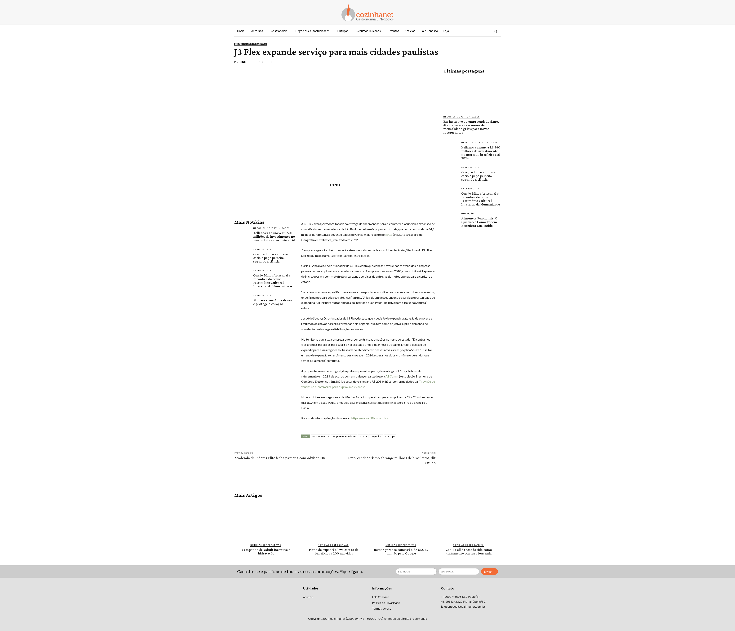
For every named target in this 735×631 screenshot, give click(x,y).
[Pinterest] (479, 63)
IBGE (388, 234)
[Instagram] (479, 31)
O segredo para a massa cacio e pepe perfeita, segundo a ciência (271, 257)
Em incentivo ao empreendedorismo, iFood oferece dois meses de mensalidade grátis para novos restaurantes (471, 126)
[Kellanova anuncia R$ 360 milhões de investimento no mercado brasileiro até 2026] (242, 234)
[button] (495, 31)
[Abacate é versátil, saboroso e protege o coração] (242, 302)
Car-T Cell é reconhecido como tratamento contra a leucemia (469, 551)
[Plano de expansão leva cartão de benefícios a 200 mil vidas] (334, 521)
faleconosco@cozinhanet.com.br (463, 606)
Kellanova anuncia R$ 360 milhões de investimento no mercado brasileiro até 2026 (274, 236)
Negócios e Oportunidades (271, 228)
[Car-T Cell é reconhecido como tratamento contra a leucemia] (469, 521)
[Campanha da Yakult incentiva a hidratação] (266, 521)
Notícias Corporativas (250, 44)
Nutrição (467, 213)
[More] (497, 63)
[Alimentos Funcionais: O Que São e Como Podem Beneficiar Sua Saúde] (450, 219)
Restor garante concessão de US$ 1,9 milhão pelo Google (401, 551)
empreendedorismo (344, 436)
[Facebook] (472, 31)
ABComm (392, 376)
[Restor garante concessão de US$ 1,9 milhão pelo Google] (401, 521)
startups (390, 436)
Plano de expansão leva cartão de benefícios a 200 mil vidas (334, 551)
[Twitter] (486, 31)
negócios (376, 436)
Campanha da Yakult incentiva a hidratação (266, 551)
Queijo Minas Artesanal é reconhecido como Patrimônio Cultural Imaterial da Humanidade (272, 280)
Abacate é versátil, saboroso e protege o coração (273, 302)
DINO (242, 62)
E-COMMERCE (320, 436)
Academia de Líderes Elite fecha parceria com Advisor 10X (279, 458)
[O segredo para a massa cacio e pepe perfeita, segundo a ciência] (242, 256)
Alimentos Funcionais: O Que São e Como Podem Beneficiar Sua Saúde (479, 221)
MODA (363, 436)
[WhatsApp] (488, 63)
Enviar (488, 571)
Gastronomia (262, 249)
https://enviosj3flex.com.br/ (369, 418)
